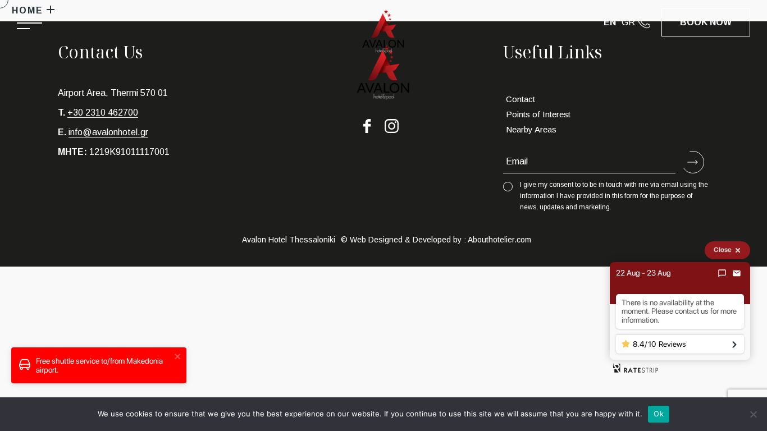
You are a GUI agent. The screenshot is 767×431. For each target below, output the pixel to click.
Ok (659, 413)
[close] (178, 357)
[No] (753, 414)
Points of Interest (538, 114)
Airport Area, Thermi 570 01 (113, 93)
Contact (520, 99)
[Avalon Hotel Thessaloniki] (383, 35)
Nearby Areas (531, 129)
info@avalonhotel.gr (108, 132)
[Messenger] (722, 273)
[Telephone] (649, 22)
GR (628, 22)
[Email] (736, 273)
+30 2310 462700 (102, 112)
